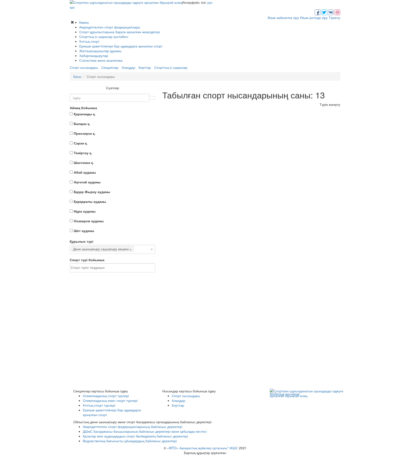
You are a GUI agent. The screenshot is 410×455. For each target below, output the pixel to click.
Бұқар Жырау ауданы (92, 191)
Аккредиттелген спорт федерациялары (109, 27)
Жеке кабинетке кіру (283, 17)
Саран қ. (81, 143)
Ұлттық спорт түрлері (99, 405)
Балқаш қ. (82, 123)
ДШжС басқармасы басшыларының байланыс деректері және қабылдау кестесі (145, 431)
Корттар (145, 67)
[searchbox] (142, 249)
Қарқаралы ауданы (90, 201)
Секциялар (109, 67)
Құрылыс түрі (81, 241)
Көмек (84, 22)
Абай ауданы (85, 172)
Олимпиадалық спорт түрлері (106, 395)
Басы (77, 76)
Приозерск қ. (84, 133)
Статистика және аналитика (100, 60)
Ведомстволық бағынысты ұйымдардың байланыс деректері (130, 440)
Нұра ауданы (85, 211)
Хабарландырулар (93, 55)
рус (210, 2)
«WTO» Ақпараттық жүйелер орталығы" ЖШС (202, 448)
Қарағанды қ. (85, 113)
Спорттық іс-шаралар (170, 67)
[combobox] (112, 249)
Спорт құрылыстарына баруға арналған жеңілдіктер (119, 31)
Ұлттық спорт (89, 41)
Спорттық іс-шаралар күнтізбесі (103, 36)
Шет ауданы (84, 230)
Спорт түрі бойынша (87, 259)
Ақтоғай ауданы (87, 182)
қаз (72, 7)
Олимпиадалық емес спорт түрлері (110, 400)
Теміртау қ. (83, 152)
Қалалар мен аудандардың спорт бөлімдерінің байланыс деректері (135, 436)
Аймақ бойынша (83, 107)
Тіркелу (334, 17)
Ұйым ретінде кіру (314, 17)
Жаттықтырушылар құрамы (100, 50)
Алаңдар (128, 67)
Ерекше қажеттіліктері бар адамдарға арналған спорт (121, 46)
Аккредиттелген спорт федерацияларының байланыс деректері (132, 426)
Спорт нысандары (84, 67)
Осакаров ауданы (89, 220)
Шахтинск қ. (84, 162)
